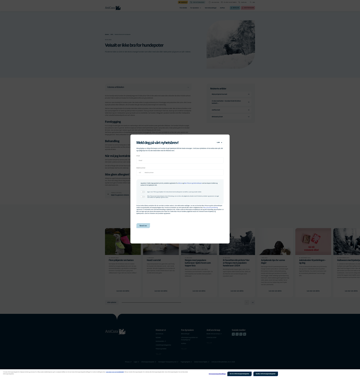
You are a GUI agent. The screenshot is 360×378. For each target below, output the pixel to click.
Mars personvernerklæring (210, 207)
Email (138, 156)
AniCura (180, 183)
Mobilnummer (140, 168)
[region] (180, 373)
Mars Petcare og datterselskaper (193, 183)
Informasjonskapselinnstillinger (217, 374)
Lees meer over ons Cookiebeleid (115, 372)
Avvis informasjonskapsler (239, 374)
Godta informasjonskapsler (266, 374)
